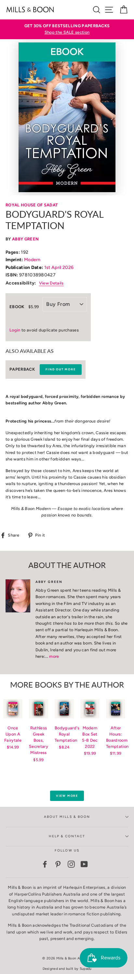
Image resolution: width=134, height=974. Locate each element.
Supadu (86, 969)
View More (67, 795)
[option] (67, 29)
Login (14, 330)
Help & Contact (67, 836)
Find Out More (60, 369)
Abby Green (25, 239)
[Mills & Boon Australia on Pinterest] (57, 864)
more (54, 656)
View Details (51, 283)
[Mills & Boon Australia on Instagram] (71, 864)
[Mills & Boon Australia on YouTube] (84, 864)
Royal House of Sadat (32, 205)
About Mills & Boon (67, 817)
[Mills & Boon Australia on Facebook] (44, 864)
